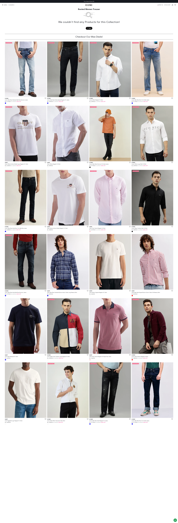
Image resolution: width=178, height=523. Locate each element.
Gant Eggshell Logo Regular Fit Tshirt (13, 420)
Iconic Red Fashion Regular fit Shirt (140, 356)
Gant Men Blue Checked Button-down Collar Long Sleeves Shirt (62, 292)
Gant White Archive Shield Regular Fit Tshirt (57, 228)
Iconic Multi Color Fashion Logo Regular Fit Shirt (58, 356)
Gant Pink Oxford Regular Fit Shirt (97, 228)
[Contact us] (175, 520)
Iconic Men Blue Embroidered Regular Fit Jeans (58, 100)
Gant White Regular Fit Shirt (53, 164)
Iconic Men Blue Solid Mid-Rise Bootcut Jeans (15, 292)
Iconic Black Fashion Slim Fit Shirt (139, 228)
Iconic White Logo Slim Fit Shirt (139, 164)
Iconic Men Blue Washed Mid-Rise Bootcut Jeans (16, 100)
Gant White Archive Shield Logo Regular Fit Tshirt (16, 164)
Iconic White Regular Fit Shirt (96, 100)
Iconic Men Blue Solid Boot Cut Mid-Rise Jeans (16, 228)
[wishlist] (175, 5)
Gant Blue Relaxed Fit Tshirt (11, 356)
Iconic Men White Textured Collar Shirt (56, 420)
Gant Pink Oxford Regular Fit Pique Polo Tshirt (100, 356)
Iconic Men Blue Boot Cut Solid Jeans (140, 100)
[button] (4, 5)
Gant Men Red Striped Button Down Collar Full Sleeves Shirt (146, 292)
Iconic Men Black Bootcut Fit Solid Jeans (99, 164)
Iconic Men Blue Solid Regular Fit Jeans (98, 420)
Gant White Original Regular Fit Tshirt (98, 292)
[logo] (89, 4)
